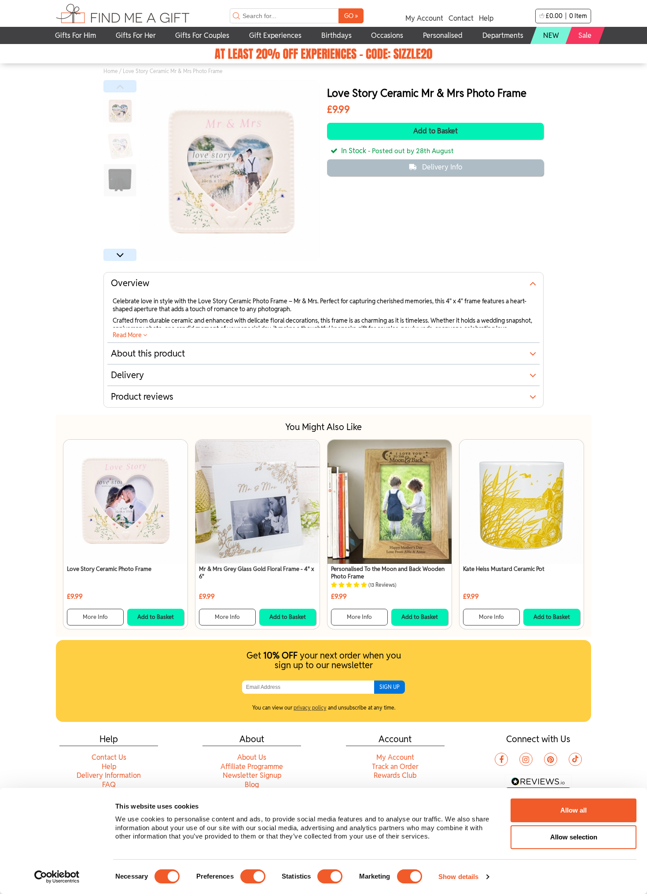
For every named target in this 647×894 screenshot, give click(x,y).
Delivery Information (109, 775)
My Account (424, 18)
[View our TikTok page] (575, 759)
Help (486, 18)
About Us (251, 757)
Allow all (573, 810)
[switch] (252, 876)
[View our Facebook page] (501, 759)
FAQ (109, 784)
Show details (458, 876)
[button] (119, 86)
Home (110, 71)
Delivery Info (442, 167)
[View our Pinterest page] (550, 759)
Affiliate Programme (252, 766)
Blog (252, 784)
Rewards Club (395, 775)
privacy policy (310, 707)
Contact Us (109, 757)
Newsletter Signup (252, 775)
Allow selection (573, 837)
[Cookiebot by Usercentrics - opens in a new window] (57, 876)
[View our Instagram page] (526, 759)
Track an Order (395, 766)
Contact (461, 18)
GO (351, 15)
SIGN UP (389, 687)
